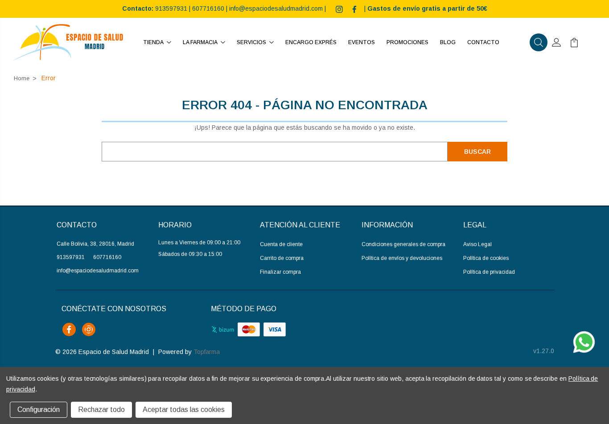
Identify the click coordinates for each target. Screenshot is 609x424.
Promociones (407, 42)
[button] (538, 42)
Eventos (361, 42)
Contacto (483, 42)
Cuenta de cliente (281, 244)
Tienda (153, 42)
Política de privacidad (489, 272)
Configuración (38, 409)
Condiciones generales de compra (403, 244)
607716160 (208, 8)
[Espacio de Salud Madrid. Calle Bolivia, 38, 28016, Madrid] (68, 42)
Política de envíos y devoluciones (402, 258)
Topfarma (206, 351)
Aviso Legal (477, 244)
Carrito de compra (282, 258)
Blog (448, 42)
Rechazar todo (101, 409)
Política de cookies (486, 258)
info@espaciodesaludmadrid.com (276, 8)
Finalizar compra (280, 272)
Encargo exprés (311, 42)
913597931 (171, 8)
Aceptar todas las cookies (184, 409)
